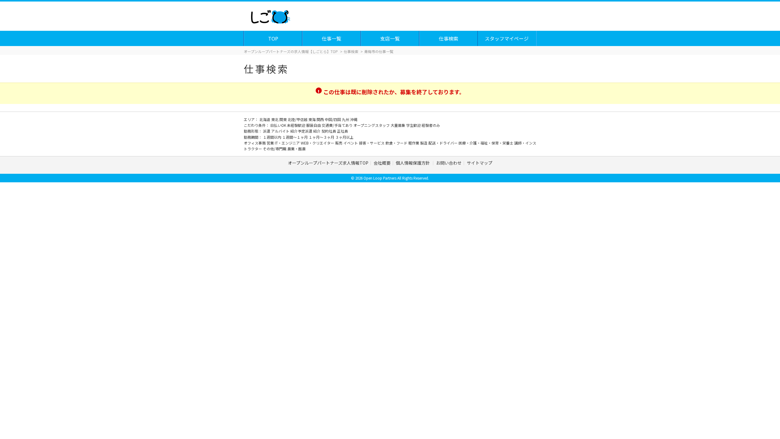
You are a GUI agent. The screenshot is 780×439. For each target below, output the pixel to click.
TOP (273, 38)
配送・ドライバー (443, 142)
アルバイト (280, 131)
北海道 (265, 119)
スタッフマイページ (507, 38)
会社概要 (382, 163)
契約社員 (329, 131)
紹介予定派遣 (301, 131)
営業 (271, 142)
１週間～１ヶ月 (295, 137)
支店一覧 (390, 38)
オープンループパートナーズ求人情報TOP (328, 163)
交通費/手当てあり (337, 125)
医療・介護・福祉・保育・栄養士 (486, 142)
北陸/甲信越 (298, 119)
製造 (424, 142)
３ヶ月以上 (344, 137)
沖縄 (353, 119)
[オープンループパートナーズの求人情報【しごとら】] (270, 15)
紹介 (317, 131)
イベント (351, 142)
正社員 (342, 131)
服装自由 (314, 125)
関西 (321, 119)
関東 (283, 119)
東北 (275, 119)
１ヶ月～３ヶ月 (322, 137)
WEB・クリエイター (318, 142)
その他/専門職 (275, 148)
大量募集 (398, 125)
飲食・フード (396, 142)
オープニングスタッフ (372, 125)
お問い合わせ (449, 163)
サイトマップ (479, 163)
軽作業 (414, 142)
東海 (312, 119)
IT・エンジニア (288, 142)
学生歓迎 (414, 125)
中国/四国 (333, 119)
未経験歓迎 (296, 125)
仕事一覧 (331, 38)
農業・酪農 (296, 148)
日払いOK (278, 125)
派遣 (267, 131)
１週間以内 (272, 137)
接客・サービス (372, 142)
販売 (339, 142)
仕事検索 (448, 38)
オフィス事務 (255, 142)
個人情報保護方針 (413, 163)
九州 (346, 119)
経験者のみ (431, 125)
